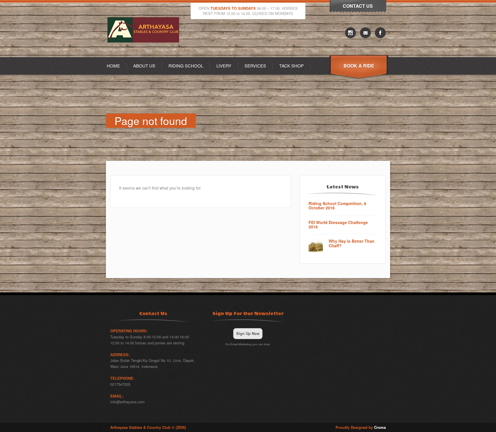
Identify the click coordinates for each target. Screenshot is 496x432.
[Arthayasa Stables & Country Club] (144, 55)
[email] (365, 32)
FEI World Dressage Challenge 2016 (338, 224)
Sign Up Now (247, 333)
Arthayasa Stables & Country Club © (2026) (148, 427)
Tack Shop (291, 66)
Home (113, 66)
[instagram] (350, 32)
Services (255, 66)
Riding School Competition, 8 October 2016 (337, 205)
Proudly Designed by (361, 427)
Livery (223, 66)
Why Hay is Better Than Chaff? (352, 243)
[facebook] (380, 32)
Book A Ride (359, 65)
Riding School (185, 66)
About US (144, 66)
